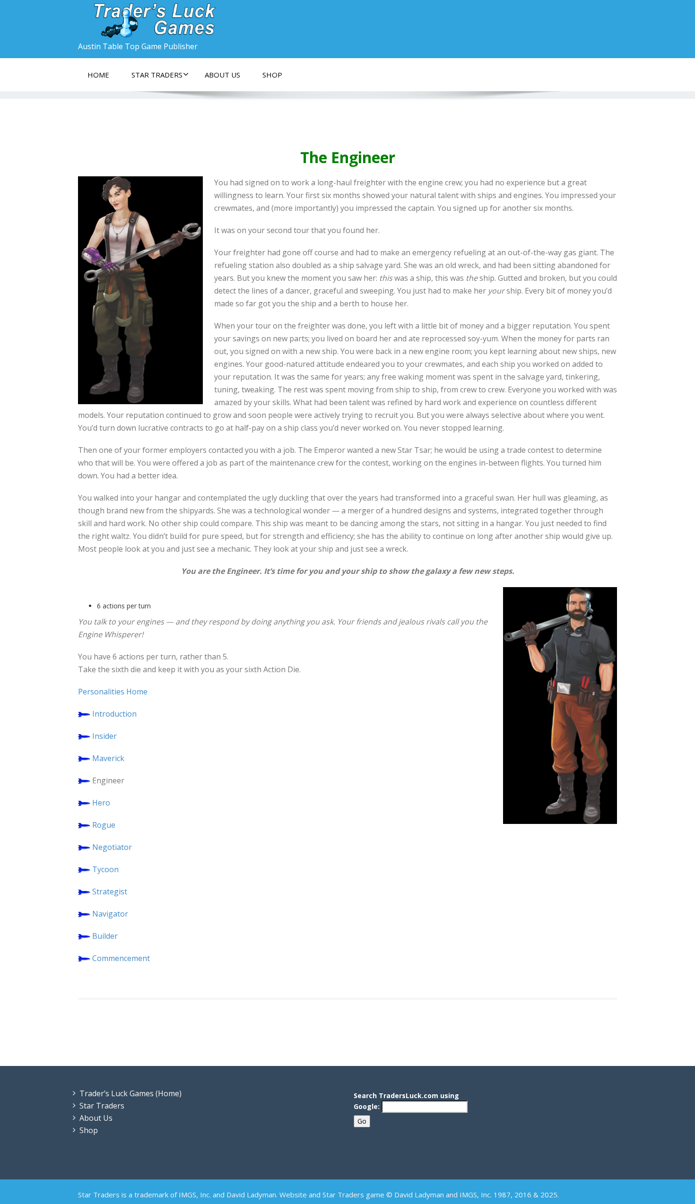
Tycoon (105, 869)
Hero (101, 802)
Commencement (121, 958)
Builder (105, 936)
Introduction (114, 714)
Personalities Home (113, 691)
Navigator (110, 914)
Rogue (103, 825)
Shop (272, 74)
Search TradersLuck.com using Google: (406, 1101)
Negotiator (112, 847)
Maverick (108, 758)
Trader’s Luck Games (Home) (130, 1093)
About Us (222, 74)
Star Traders (156, 74)
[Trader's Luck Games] (209, 19)
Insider (104, 736)
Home (98, 74)
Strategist (109, 891)
